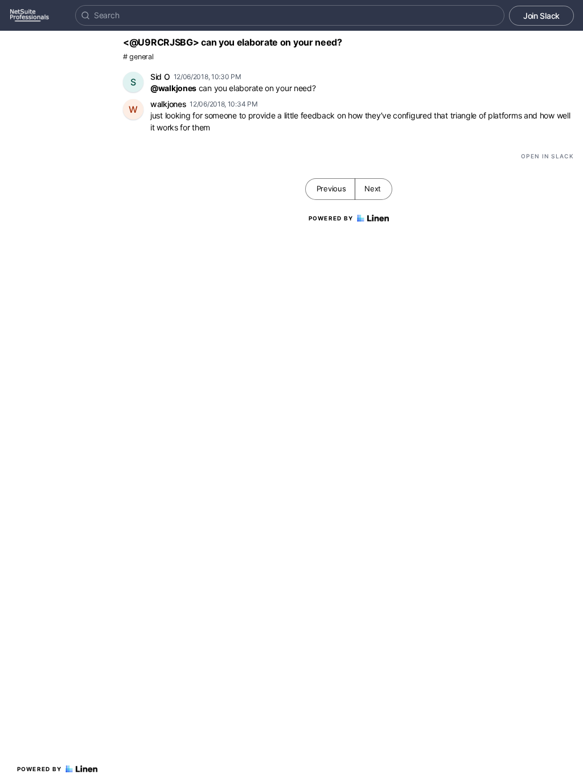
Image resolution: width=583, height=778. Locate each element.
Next (372, 188)
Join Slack (541, 16)
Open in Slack (547, 156)
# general (138, 56)
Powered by (39, 768)
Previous (331, 188)
